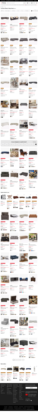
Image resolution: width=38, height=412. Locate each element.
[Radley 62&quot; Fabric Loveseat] (5, 174)
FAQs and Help (2, 386)
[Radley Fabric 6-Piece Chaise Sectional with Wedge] (5, 300)
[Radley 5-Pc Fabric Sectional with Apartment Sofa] (14, 321)
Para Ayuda (2, 390)
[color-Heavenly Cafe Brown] (15, 314)
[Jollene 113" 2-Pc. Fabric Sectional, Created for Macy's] (28, 369)
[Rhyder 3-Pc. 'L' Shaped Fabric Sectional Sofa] (14, 61)
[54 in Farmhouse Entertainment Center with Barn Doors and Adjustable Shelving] (14, 279)
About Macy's (20, 386)
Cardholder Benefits (9, 388)
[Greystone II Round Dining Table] (9, 197)
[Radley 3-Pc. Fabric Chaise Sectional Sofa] (23, 174)
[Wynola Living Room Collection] (14, 104)
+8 (16, 138)
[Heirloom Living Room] (23, 82)
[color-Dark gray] (23, 334)
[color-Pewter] (10, 250)
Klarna (1, 387)
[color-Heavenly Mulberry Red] (4, 229)
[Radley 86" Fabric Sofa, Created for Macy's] (9, 369)
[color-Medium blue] (21, 334)
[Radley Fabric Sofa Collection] (5, 257)
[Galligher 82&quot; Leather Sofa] (33, 216)
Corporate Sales (21, 387)
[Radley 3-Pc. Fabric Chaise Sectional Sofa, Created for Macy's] (22, 369)
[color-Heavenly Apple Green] (6, 32)
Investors (20, 390)
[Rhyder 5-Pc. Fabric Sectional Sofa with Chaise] (5, 82)
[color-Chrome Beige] (27, 206)
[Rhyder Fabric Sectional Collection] (23, 61)
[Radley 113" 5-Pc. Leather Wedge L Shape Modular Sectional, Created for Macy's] (22, 197)
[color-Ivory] (13, 272)
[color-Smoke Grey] (29, 32)
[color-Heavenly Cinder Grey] (15, 138)
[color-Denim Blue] (30, 187)
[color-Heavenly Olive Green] (6, 229)
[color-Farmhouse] (1, 117)
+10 (23, 208)
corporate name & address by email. (30, 409)
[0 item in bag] (36, 3)
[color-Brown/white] (1, 73)
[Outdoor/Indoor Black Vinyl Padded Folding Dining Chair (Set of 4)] (3, 197)
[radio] (1, 32)
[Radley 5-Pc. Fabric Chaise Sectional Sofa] (14, 124)
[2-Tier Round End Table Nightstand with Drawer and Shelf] (23, 257)
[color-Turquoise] (22, 292)
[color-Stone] (30, 334)
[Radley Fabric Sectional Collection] (5, 279)
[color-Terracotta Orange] (11, 272)
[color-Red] (21, 292)
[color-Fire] (23, 167)
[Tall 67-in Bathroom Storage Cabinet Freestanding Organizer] (34, 369)
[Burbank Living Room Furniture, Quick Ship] (5, 104)
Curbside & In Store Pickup (16, 386)
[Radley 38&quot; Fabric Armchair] (5, 216)
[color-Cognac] (13, 207)
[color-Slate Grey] (2, 166)
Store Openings (14, 398)
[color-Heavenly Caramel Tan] (4, 32)
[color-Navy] (31, 334)
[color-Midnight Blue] (1, 166)
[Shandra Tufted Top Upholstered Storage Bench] (23, 237)
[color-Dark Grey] (31, 187)
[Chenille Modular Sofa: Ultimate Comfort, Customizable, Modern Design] (14, 343)
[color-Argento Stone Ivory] (30, 32)
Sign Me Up (31, 387)
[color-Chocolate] (22, 208)
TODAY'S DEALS (3, 0)
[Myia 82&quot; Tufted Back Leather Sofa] (14, 257)
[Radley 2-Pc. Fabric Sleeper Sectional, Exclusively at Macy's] (28, 197)
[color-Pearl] (29, 334)
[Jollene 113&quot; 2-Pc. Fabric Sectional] (5, 153)
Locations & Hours (15, 387)
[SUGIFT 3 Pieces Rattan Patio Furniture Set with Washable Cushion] (23, 279)
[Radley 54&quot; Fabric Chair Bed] (33, 124)
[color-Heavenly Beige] (2, 292)
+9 (29, 206)
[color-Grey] (30, 117)
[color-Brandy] (32, 208)
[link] (5, 29)
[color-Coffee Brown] (16, 207)
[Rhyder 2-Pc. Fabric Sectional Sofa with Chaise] (23, 39)
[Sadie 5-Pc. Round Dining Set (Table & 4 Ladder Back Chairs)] (5, 343)
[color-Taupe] (21, 208)
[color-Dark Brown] (10, 116)
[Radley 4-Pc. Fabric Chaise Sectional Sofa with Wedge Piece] (23, 216)
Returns (1, 391)
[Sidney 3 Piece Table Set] (14, 82)
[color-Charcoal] (17, 207)
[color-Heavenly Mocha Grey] (1, 32)
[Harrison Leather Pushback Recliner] (23, 153)
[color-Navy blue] (31, 250)
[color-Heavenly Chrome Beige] (2, 32)
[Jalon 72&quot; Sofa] (23, 104)
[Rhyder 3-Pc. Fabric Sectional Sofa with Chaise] (5, 39)
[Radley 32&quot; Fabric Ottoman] (23, 343)
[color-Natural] (11, 250)
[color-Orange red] (30, 250)
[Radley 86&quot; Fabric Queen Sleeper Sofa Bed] (14, 216)
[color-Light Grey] (11, 116)
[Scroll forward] (36, 144)
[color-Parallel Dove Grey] (10, 54)
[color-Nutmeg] (21, 167)
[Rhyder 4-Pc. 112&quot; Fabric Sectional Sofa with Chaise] (33, 39)
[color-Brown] (7, 208)
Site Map (20, 396)
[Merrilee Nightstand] (33, 279)
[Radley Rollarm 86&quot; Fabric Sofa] (14, 237)
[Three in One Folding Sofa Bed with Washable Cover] (5, 321)
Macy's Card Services (9, 392)
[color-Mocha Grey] (26, 206)
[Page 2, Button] (24, 359)
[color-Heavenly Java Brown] (22, 230)
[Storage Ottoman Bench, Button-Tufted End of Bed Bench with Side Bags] (5, 124)
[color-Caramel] (29, 229)
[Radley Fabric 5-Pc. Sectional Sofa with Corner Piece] (23, 300)
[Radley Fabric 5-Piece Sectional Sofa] (23, 18)
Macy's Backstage (15, 390)
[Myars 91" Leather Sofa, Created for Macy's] (16, 197)
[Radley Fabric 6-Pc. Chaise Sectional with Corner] (5, 18)
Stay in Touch (14, 395)
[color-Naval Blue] (28, 206)
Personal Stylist (14, 394)
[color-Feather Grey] (33, 208)
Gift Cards (8, 389)
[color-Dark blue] (16, 378)
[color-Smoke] (22, 167)
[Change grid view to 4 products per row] (31, 10)
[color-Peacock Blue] (10, 272)
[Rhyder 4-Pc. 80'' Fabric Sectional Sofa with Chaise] (14, 39)
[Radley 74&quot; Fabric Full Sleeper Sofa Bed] (33, 343)
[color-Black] (2, 117)
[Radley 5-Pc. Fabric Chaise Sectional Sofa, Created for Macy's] (3, 369)
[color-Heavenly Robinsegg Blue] (13, 230)
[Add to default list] (5, 194)
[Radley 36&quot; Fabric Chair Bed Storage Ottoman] (14, 300)
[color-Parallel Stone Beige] (11, 54)
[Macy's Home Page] (3, 3)
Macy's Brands (14, 391)
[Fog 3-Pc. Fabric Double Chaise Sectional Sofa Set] (33, 321)
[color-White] (24, 292)
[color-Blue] (21, 250)
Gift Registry (14, 402)
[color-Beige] (29, 117)
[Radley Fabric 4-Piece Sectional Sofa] (33, 257)
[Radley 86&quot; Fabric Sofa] (33, 153)
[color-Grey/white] (2, 73)
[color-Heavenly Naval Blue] (3, 32)
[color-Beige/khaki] (34, 250)
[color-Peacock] (23, 250)
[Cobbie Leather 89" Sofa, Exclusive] (34, 197)
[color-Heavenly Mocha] (1, 292)
